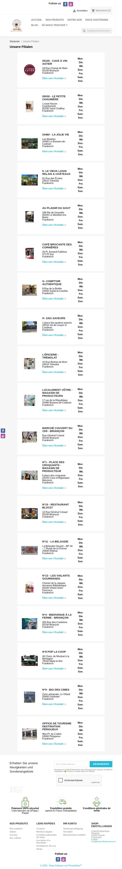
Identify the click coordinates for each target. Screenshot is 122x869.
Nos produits (55, 20)
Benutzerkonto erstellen (74, 835)
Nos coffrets (15, 838)
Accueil (36, 20)
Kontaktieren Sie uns (46, 846)
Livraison (40, 828)
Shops (39, 849)
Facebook (13, 790)
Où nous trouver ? (54, 25)
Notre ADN (75, 20)
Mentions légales (44, 831)
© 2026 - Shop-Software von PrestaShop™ (61, 865)
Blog (34, 25)
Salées (13, 831)
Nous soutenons (96, 20)
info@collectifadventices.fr (103, 841)
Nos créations (16, 828)
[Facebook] (3, 430)
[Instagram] (3, 436)
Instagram (19, 790)
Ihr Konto (70, 823)
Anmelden (68, 831)
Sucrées (13, 835)
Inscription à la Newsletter (43, 841)
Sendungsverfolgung (73, 828)
